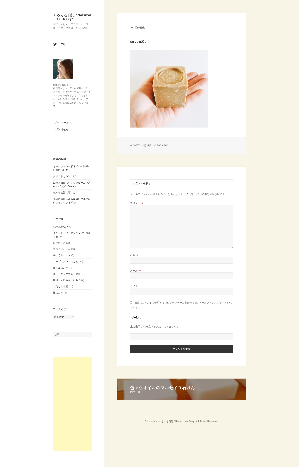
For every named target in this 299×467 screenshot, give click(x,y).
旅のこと (58, 292)
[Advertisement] (72, 404)
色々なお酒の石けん (64, 192)
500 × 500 (162, 145)
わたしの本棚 (60, 286)
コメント (137, 203)
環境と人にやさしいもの (67, 280)
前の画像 (140, 27)
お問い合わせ (62, 129)
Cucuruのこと (61, 226)
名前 (134, 255)
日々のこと (59, 242)
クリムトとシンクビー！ (67, 176)
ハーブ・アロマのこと (65, 261)
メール (135, 270)
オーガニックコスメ (64, 274)
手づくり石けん (62, 249)
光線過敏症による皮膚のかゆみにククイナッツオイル (71, 200)
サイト (134, 286)
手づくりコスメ (62, 255)
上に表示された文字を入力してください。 (154, 326)
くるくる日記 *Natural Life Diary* (72, 17)
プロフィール (62, 122)
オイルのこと (60, 267)
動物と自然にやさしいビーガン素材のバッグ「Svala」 (71, 184)
